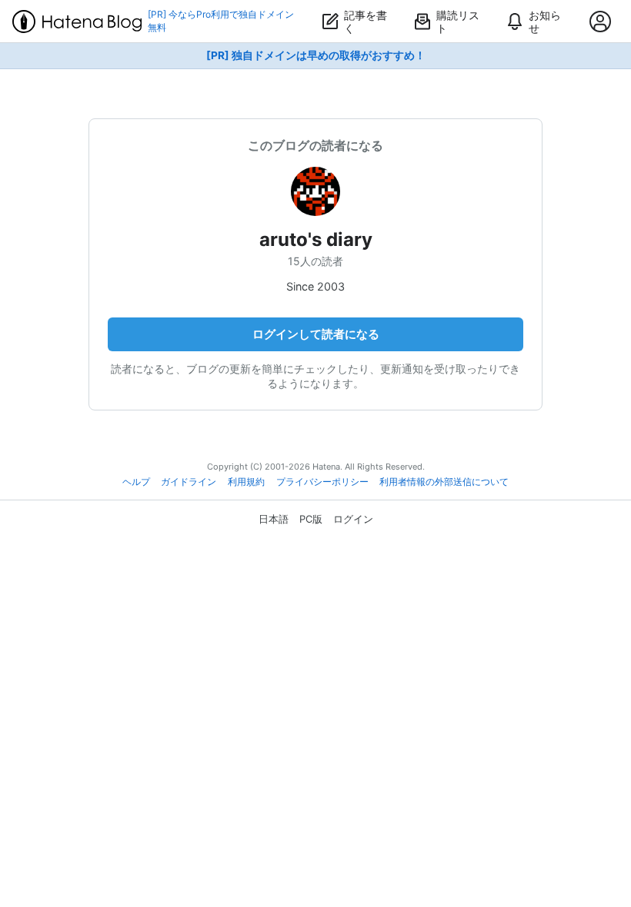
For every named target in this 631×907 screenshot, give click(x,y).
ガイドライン (188, 482)
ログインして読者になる (315, 334)
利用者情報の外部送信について (444, 482)
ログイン (353, 519)
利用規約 (246, 482)
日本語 (274, 519)
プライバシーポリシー (322, 482)
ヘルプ (136, 482)
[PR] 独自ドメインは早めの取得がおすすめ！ (316, 55)
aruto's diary (315, 239)
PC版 (310, 519)
